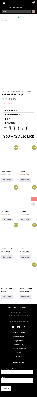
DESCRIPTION (12, 110)
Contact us (18, 357)
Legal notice (18, 341)
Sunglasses (12, 91)
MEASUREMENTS (13, 115)
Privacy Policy (18, 337)
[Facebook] (12, 326)
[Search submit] (33, 11)
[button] (3, 3)
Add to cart (25, 180)
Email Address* (7, 369)
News (18, 353)
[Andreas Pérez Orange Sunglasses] (18, 17)
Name (3, 377)
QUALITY (10, 119)
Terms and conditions (18, 349)
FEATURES (11, 123)
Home (4, 91)
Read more (7, 180)
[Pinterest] (18, 326)
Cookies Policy (18, 345)
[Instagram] (24, 326)
